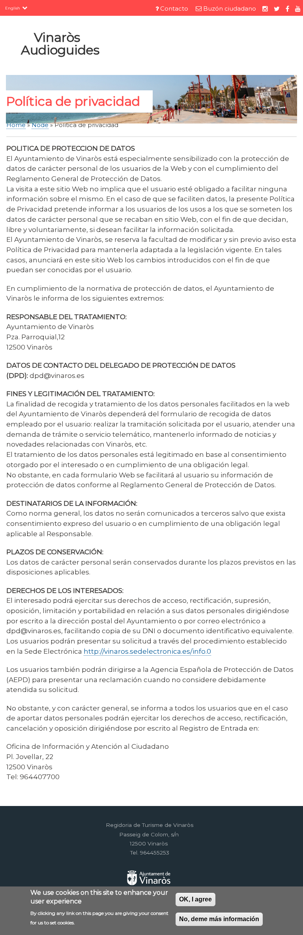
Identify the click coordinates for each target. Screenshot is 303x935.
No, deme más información (219, 919)
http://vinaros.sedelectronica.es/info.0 (147, 651)
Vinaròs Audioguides (60, 44)
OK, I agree (195, 899)
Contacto (174, 8)
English (12, 8)
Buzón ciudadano (229, 8)
